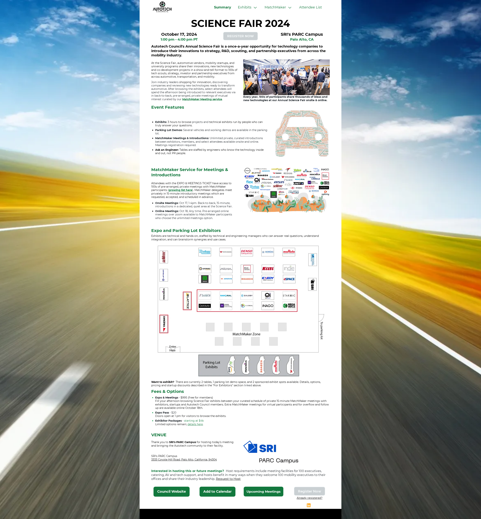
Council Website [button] (171, 491)
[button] (248, 7)
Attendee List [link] (310, 7)
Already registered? (309, 498)
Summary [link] (222, 7)
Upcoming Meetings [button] (264, 491)
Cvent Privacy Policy (240, 514)
